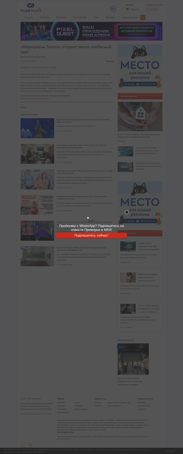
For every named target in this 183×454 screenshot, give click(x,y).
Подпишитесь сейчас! (91, 235)
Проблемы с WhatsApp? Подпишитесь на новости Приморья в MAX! (91, 228)
